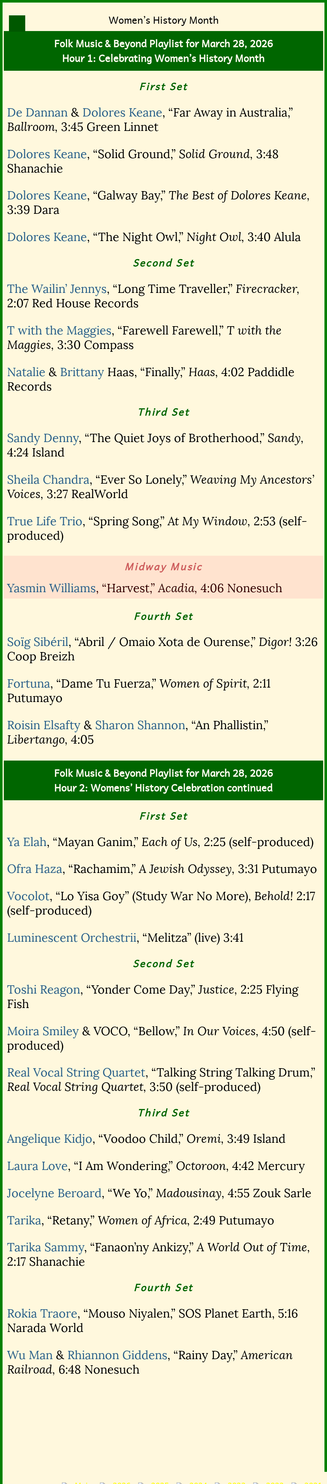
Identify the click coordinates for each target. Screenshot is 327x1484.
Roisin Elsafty (43, 725)
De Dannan (37, 112)
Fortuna (28, 683)
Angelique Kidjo (49, 1139)
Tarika (24, 1220)
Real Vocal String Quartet (76, 1072)
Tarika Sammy (45, 1247)
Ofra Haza (34, 869)
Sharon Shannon (140, 725)
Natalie (26, 372)
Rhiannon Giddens (117, 1355)
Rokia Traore (42, 1313)
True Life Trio (44, 521)
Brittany (82, 372)
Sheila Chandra (48, 479)
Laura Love (37, 1166)
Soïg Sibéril (37, 642)
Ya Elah (27, 842)
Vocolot (28, 896)
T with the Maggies (59, 330)
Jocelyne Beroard (54, 1193)
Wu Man (30, 1355)
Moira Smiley (43, 1031)
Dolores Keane (122, 112)
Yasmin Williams (51, 588)
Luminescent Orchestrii (71, 938)
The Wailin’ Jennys (57, 289)
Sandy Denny (43, 438)
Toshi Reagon (43, 989)
